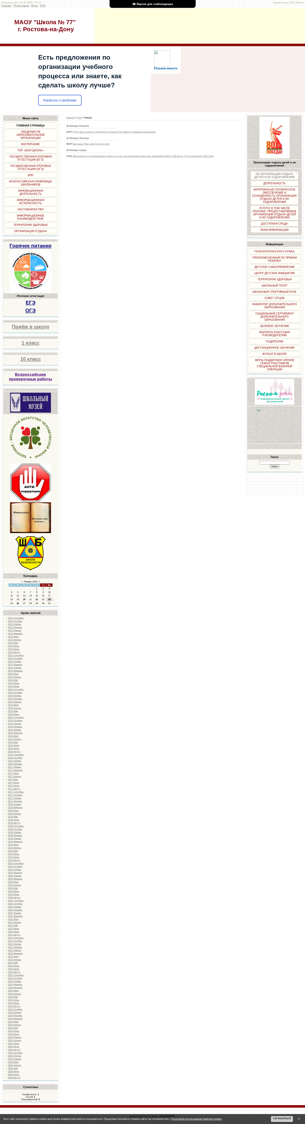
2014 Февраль (15, 671)
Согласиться (282, 1118)
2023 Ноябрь (14, 1012)
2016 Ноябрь (14, 761)
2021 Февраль (15, 916)
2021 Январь (14, 913)
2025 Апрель (14, 1040)
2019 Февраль (15, 841)
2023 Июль (13, 1003)
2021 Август (14, 935)
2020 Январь (14, 876)
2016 (79, 117)
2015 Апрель (14, 708)
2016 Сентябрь (16, 754)
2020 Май (13, 888)
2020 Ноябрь (14, 907)
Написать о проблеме (60, 100)
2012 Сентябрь (16, 618)
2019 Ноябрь (14, 869)
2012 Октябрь (15, 621)
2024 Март (13, 1021)
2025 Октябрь (15, 1053)
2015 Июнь (13, 714)
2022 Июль (13, 969)
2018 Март (13, 810)
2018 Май (13, 817)
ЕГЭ (30, 302)
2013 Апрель (14, 639)
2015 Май (13, 711)
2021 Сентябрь (16, 938)
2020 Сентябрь (16, 900)
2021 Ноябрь (14, 944)
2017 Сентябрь (16, 792)
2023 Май (13, 997)
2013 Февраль (15, 633)
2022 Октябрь (15, 978)
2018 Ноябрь (14, 832)
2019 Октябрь (15, 866)
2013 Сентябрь (16, 655)
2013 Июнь (13, 646)
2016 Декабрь (15, 764)
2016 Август (14, 751)
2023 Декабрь (15, 1015)
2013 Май (13, 643)
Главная (6, 5)
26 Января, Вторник (77, 126)
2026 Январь (14, 1059)
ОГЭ (30, 310)
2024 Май (13, 1028)
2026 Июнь (13, 1071)
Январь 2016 (30, 581)
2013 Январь (14, 630)
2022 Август (14, 972)
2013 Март (13, 636)
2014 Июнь (13, 683)
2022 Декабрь (15, 984)
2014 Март (13, 674)
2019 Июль (13, 857)
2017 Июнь (13, 782)
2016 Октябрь (15, 758)
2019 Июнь (13, 854)
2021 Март (13, 919)
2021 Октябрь (15, 941)
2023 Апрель (14, 994)
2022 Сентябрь (16, 975)
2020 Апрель (14, 885)
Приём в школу (30, 326)
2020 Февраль (15, 879)
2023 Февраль (15, 987)
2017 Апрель (14, 776)
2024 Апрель (14, 1025)
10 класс (30, 359)
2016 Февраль (15, 733)
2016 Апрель (14, 739)
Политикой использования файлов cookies (196, 1119)
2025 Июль (13, 1046)
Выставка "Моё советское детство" (91, 144)
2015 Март (13, 705)
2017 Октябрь (15, 795)
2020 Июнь (13, 891)
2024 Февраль (15, 1018)
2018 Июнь (13, 820)
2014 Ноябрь (14, 695)
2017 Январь (14, 767)
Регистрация (21, 5)
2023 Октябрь (15, 1009)
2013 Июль (13, 649)
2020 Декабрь (15, 910)
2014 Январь (14, 667)
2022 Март (13, 956)
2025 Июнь (13, 1043)
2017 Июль (13, 785)
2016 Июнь (13, 745)
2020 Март (13, 882)
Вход (34, 5)
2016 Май (13, 742)
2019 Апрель (14, 848)
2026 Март (13, 1062)
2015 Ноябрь (14, 723)
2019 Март (13, 844)
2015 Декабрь (15, 726)
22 (36, 599)
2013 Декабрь (15, 664)
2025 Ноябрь (14, 1056)
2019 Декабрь (15, 872)
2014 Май (13, 680)
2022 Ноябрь (14, 981)
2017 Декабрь (15, 801)
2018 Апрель (14, 813)
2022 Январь (14, 950)
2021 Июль (13, 931)
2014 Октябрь (15, 692)
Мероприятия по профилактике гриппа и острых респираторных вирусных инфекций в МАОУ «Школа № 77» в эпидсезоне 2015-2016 (143, 156)
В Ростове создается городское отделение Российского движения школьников (114, 132)
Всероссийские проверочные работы (30, 376)
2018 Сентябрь (16, 826)
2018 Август (14, 823)
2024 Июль (13, 1034)
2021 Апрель (14, 922)
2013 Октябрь (15, 658)
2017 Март (13, 773)
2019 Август (14, 860)
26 (18, 603)
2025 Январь (14, 1037)
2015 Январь (14, 702)
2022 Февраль (15, 953)
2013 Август (14, 652)
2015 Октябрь (15, 720)
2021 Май (13, 925)
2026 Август (14, 1077)
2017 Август (14, 789)
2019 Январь (14, 838)
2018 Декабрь (15, 835)
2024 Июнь (13, 1031)
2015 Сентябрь (16, 717)
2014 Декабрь (15, 699)
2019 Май (13, 851)
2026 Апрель (14, 1065)
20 (24, 599)
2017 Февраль (15, 770)
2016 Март (13, 736)
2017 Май (13, 779)
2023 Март (13, 990)
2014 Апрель (14, 677)
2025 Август (14, 1049)
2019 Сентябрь (16, 863)
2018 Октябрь (15, 829)
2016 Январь (14, 730)
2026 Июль (13, 1074)
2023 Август (14, 1006)
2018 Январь (14, 804)
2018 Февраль (15, 807)
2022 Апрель (14, 959)
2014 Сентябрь (16, 689)
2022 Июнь (13, 966)
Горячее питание (30, 245)
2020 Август (14, 897)
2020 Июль (13, 894)
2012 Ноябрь (14, 624)
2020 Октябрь (15, 903)
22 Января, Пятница (77, 138)
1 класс (30, 343)
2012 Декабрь (15, 627)
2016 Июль (13, 748)
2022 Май (13, 962)
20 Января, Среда (76, 150)
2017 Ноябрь (14, 798)
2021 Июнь (13, 928)
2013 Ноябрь (14, 661)
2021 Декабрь (15, 947)
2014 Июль (13, 686)
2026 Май (13, 1068)
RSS (43, 5)
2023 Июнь (13, 1000)
